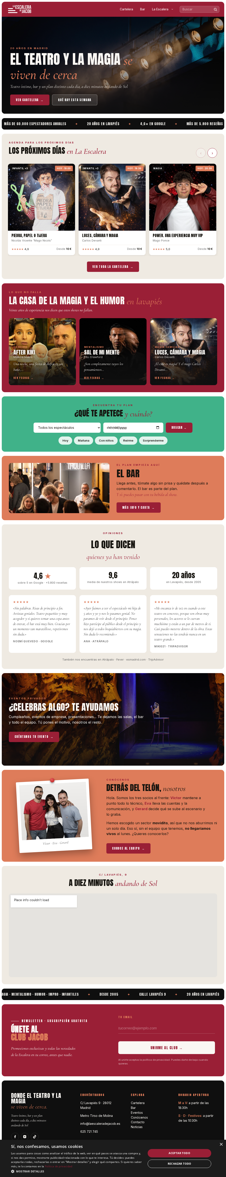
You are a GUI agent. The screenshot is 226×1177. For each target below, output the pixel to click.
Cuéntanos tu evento (34, 737)
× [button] (221, 1144)
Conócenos (139, 1117)
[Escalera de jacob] (20, 9)
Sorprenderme (153, 440)
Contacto (138, 1122)
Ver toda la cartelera (112, 267)
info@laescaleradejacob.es (100, 1123)
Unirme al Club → (167, 1047)
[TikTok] (35, 1137)
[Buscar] (215, 9)
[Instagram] (25, 1137)
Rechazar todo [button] (179, 1164)
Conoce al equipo (128, 848)
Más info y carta (138, 507)
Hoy (65, 440)
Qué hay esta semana (74, 100)
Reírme (128, 440)
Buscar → (179, 427)
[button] (76, 1171)
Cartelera (126, 9)
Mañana (83, 440)
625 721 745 (89, 1131)
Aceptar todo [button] (179, 1153)
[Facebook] (15, 1137)
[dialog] (113, 1158)
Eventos (137, 1112)
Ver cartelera (30, 100)
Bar (142, 9)
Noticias (137, 1127)
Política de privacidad (58, 1166)
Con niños (106, 440)
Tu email (125, 1017)
